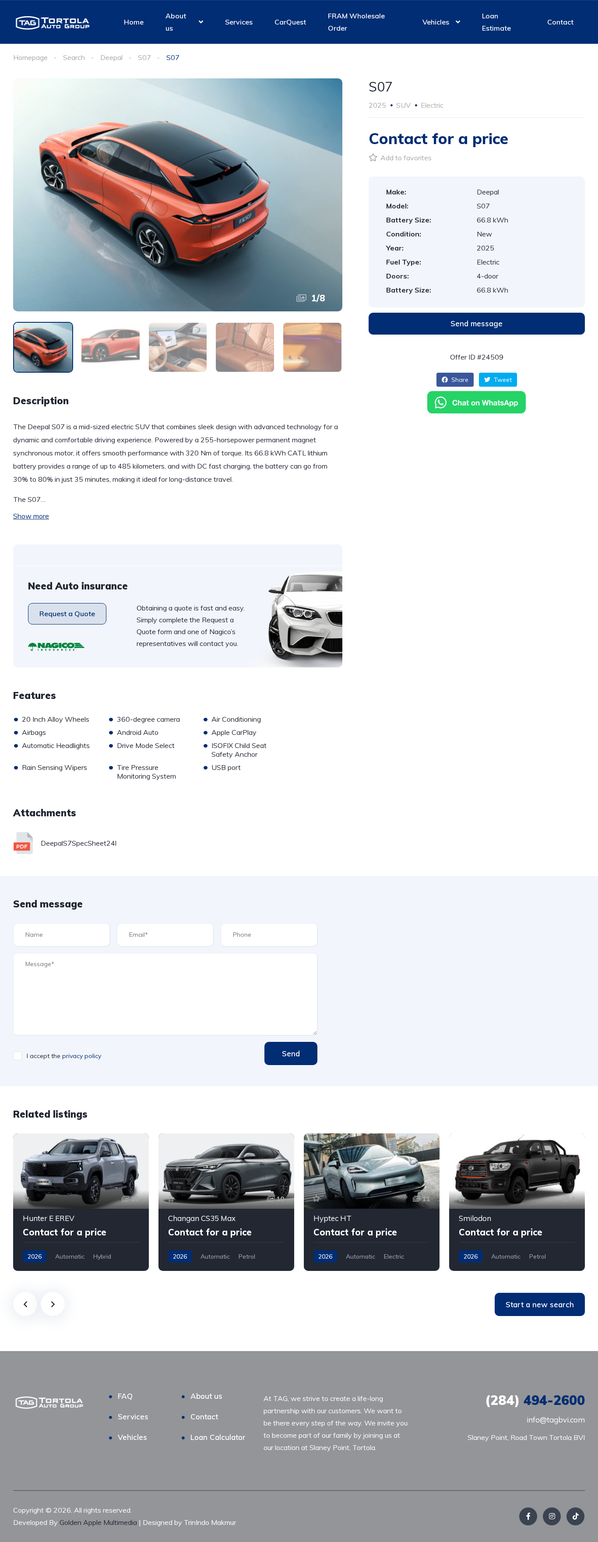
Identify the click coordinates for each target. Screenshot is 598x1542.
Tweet (502, 380)
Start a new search (540, 1304)
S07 (144, 57)
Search (74, 57)
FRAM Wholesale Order (356, 21)
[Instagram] (552, 1516)
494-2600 (535, 1400)
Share (459, 380)
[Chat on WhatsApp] (477, 402)
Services (239, 22)
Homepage (30, 57)
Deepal (111, 57)
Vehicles (435, 22)
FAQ (125, 1396)
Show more (31, 516)
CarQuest (290, 22)
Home (134, 22)
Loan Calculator (218, 1437)
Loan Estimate (496, 21)
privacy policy (81, 1056)
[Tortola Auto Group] (52, 22)
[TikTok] (575, 1516)
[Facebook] (528, 1516)
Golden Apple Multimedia (99, 1522)
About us (175, 21)
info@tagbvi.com (556, 1419)
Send (291, 1053)
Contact (560, 22)
